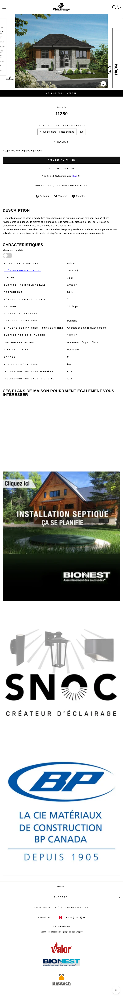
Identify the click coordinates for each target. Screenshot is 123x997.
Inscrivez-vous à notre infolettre (61, 907)
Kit (81, 131)
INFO (60, 886)
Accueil (61, 107)
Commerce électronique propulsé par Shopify (61, 932)
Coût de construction (22, 270)
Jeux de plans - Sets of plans (61, 126)
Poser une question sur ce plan (61, 186)
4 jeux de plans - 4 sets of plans (57, 131)
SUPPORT (60, 897)
